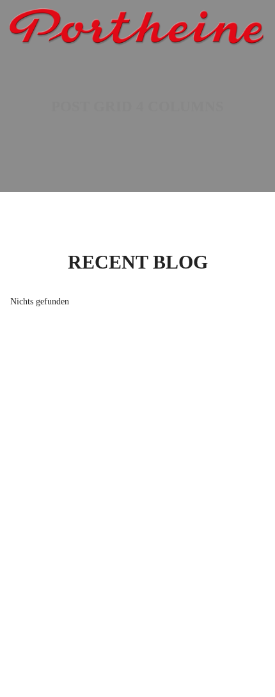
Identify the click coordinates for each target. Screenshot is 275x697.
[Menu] (257, 24)
